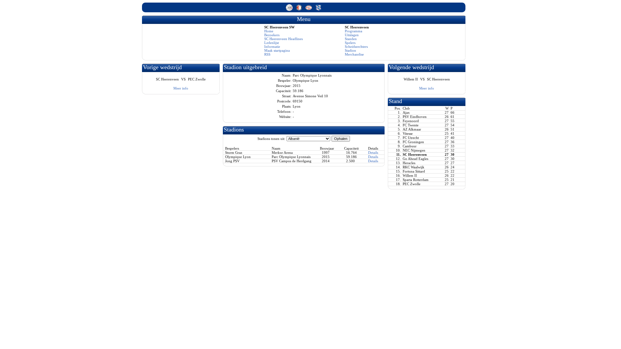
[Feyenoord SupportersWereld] (299, 10)
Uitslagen (352, 35)
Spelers (350, 43)
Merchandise (354, 54)
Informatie (272, 46)
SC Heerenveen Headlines (283, 39)
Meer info (180, 88)
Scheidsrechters (356, 46)
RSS (267, 54)
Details (373, 152)
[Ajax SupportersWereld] (290, 10)
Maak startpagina (277, 50)
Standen (351, 39)
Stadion (350, 50)
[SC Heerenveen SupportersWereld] (318, 10)
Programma (353, 31)
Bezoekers (271, 35)
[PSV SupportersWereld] (309, 10)
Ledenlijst (271, 43)
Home (268, 31)
